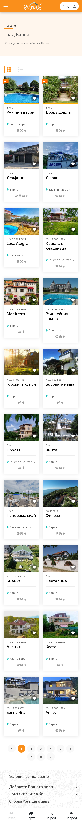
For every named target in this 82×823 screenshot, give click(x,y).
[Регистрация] (74, 6)
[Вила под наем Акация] (21, 624)
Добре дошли (58, 112)
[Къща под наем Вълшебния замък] (60, 291)
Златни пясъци (59, 189)
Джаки (52, 177)
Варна (53, 124)
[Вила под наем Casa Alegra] (21, 221)
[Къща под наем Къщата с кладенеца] (60, 221)
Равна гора (17, 124)
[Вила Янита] (60, 427)
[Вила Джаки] (60, 155)
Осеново (54, 330)
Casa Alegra (17, 243)
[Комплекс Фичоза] (60, 493)
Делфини (16, 177)
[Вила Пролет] (21, 427)
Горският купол (21, 384)
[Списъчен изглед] (20, 69)
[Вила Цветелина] (60, 558)
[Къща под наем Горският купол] (21, 362)
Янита (51, 449)
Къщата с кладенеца (56, 245)
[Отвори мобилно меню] (5, 6)
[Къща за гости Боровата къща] (60, 362)
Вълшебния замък (57, 316)
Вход (65, 6)
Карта (31, 818)
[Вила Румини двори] (21, 89)
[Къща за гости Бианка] (21, 558)
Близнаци (16, 255)
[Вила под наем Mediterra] (21, 291)
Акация (14, 646)
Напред (71, 818)
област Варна (40, 43)
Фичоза (53, 515)
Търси (51, 818)
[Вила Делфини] (21, 155)
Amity (51, 712)
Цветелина (56, 580)
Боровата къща (60, 384)
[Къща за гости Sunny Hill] (21, 690)
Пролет (13, 449)
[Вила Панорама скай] (21, 493)
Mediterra (16, 313)
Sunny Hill (16, 712)
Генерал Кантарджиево (26, 461)
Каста (51, 646)
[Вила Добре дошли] (60, 89)
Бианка (14, 580)
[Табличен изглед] (9, 69)
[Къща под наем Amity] (60, 690)
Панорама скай (21, 515)
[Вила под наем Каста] (60, 624)
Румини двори (21, 112)
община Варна (18, 43)
